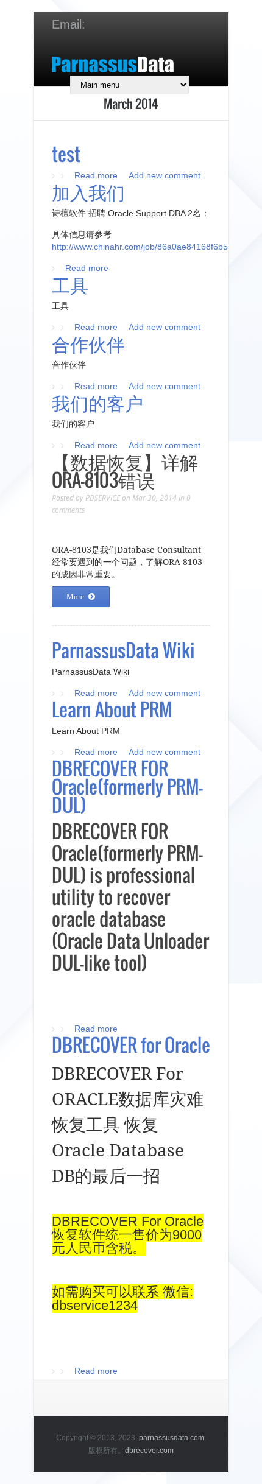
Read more (96, 175)
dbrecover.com (149, 1450)
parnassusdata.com (171, 1437)
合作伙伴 (88, 343)
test (66, 153)
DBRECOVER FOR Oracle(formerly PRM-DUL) (127, 786)
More (75, 596)
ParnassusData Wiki (123, 650)
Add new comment (164, 175)
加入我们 (88, 191)
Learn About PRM (112, 709)
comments (68, 510)
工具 (70, 284)
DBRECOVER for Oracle (131, 1044)
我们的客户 (97, 402)
